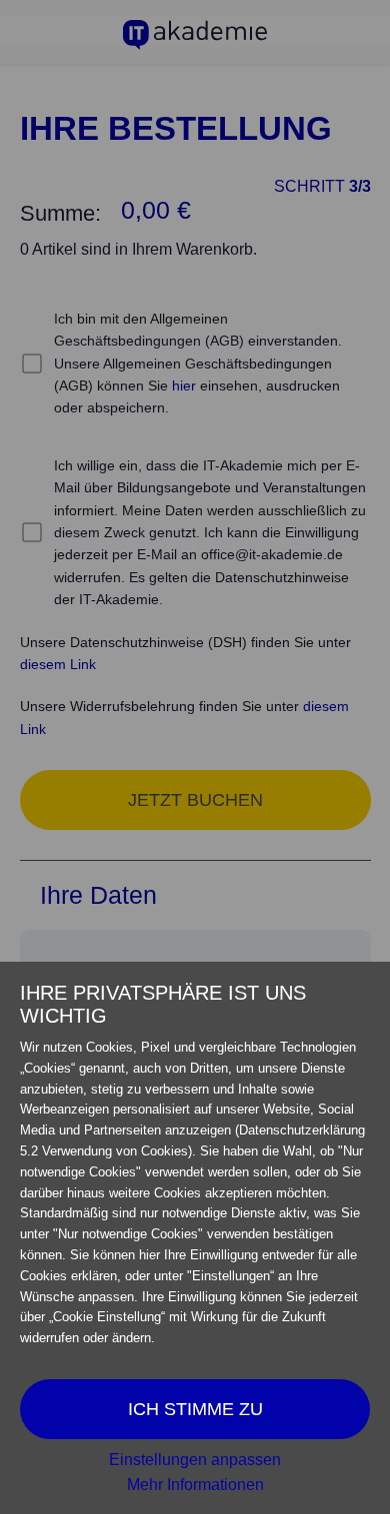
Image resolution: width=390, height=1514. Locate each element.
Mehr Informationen (195, 1484)
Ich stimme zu (195, 1409)
